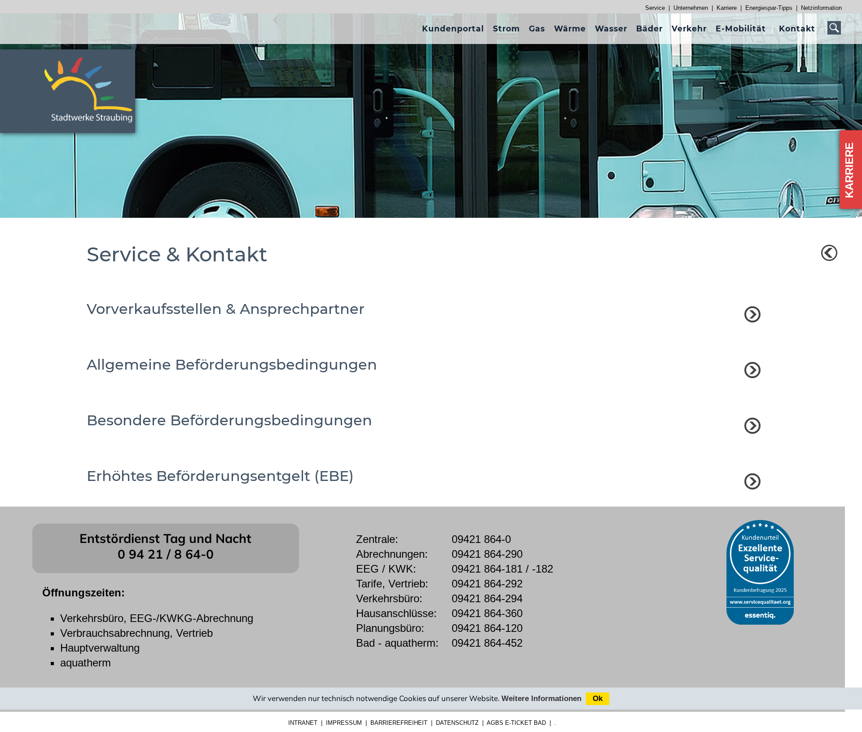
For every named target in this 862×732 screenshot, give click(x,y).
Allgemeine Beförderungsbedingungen (232, 364)
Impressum (344, 722)
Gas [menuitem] (537, 28)
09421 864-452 (487, 643)
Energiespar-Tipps (768, 7)
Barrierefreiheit (398, 722)
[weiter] (752, 314)
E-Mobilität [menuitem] (741, 28)
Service (655, 7)
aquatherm (85, 663)
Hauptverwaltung (100, 648)
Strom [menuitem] (506, 28)
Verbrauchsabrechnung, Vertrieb (136, 633)
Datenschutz (457, 722)
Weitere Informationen (541, 698)
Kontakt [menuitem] (797, 28)
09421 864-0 (481, 539)
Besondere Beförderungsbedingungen (229, 420)
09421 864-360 (487, 613)
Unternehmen (690, 7)
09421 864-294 (487, 598)
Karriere (727, 7)
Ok (598, 698)
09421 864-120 (487, 628)
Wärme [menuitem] (570, 28)
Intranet (302, 722)
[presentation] (453, 28)
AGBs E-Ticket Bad (516, 722)
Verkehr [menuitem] (689, 28)
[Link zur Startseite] (93, 126)
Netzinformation (821, 7)
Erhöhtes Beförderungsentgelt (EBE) (220, 476)
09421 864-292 (487, 584)
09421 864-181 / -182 (502, 569)
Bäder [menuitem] (649, 28)
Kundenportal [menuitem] (453, 28)
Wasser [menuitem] (611, 28)
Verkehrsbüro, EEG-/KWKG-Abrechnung (156, 618)
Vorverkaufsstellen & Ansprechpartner (226, 308)
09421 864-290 (487, 554)
